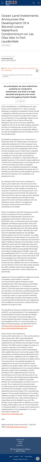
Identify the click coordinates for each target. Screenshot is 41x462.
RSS (21, 456)
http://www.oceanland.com (12, 414)
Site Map (16, 456)
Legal (10, 456)
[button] (33, 3)
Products (20, 441)
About (20, 443)
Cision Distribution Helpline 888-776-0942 (21, 450)
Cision (23, 459)
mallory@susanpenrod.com (16, 427)
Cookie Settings (28, 456)
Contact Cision (20, 439)
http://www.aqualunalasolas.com (18, 326)
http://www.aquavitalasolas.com (14, 328)
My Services (19, 445)
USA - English (6, 45)
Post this (22, 101)
